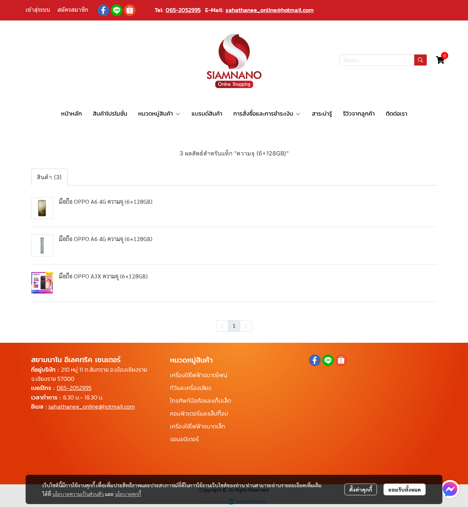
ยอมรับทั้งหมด (404, 489)
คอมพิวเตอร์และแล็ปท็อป (199, 413)
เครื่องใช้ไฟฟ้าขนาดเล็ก (197, 426)
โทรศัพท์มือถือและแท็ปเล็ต (200, 400)
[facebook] (103, 10)
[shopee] (130, 10)
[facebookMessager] (450, 489)
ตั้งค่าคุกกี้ (360, 489)
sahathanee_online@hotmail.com (270, 9)
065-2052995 (183, 9)
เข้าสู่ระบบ (38, 9)
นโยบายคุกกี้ (128, 494)
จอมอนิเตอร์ (184, 439)
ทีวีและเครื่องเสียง (190, 387)
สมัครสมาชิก (72, 9)
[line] (116, 10)
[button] (383, 60)
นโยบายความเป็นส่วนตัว (78, 494)
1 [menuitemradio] (234, 325)
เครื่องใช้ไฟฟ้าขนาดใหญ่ (198, 375)
